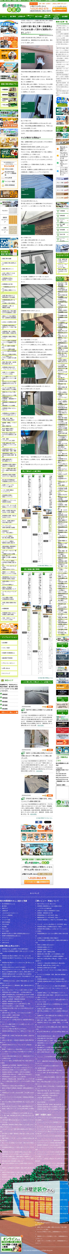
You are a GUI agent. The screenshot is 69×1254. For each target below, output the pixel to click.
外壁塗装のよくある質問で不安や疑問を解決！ (62, 289)
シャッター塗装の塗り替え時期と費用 (8, 537)
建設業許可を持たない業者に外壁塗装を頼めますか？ (16, 933)
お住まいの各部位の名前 (9, 322)
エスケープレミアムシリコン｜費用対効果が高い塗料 (51, 1140)
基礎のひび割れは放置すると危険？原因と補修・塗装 (16, 1172)
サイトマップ (6, 673)
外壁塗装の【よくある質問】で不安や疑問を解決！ (15, 949)
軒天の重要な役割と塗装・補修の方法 (8, 429)
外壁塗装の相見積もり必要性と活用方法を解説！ (62, 310)
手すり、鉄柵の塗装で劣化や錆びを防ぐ (8, 521)
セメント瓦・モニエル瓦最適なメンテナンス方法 (9, 506)
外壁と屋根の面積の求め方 (9, 603)
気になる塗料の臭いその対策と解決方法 (62, 345)
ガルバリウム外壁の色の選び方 (62, 376)
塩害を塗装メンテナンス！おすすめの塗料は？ (8, 583)
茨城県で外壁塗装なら (8, 653)
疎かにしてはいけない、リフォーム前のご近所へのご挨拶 (17, 990)
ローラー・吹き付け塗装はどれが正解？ (62, 494)
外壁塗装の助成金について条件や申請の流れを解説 (50, 979)
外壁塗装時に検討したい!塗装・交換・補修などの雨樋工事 (52, 1040)
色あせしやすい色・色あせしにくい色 (64, 163)
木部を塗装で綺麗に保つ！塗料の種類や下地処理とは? (62, 519)
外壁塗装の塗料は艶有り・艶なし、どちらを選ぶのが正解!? (53, 1206)
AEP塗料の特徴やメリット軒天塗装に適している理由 (62, 632)
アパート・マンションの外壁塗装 (46, 1100)
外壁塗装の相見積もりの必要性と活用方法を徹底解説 (16, 1072)
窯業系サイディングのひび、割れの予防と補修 (62, 453)
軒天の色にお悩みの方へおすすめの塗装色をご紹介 (9, 434)
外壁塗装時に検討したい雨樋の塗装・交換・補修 (9, 450)
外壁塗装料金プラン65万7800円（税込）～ (48, 915)
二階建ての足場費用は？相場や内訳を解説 (62, 432)
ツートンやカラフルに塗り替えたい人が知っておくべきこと (64, 171)
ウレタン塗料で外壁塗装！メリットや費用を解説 (8, 348)
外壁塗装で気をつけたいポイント (9, 409)
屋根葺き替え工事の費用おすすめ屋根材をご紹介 (9, 311)
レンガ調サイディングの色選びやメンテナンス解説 (9, 378)
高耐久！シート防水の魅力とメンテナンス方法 (9, 572)
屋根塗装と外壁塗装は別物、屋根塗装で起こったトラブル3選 (18, 1079)
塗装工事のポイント (8, 269)
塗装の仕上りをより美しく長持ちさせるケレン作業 (9, 394)
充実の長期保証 (6, 922)
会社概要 (65, 16)
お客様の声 (21, 16)
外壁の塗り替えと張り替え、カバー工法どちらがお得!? (16, 1012)
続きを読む (41, 725)
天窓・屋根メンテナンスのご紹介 (8, 439)
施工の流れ (38, 16)
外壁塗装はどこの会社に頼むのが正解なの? (13, 1085)
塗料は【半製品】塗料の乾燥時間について (9, 588)
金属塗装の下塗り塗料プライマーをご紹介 (62, 396)
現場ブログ (30, 20)
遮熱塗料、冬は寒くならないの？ (46, 1197)
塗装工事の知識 (6, 258)
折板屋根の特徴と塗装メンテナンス (7, 496)
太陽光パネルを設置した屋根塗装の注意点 (62, 514)
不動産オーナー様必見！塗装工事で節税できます (62, 417)
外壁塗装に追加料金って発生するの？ (62, 304)
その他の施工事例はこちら (44, 565)
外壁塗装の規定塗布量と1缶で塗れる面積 (63, 499)
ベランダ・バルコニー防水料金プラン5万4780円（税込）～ (53, 924)
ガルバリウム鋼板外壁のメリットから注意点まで (62, 371)
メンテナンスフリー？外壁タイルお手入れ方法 (62, 473)
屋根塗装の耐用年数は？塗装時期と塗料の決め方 (62, 560)
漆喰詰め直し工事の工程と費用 (62, 483)
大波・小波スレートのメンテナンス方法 (8, 618)
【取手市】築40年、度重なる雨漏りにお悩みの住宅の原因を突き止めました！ (62, 86)
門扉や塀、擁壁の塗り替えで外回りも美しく (49, 965)
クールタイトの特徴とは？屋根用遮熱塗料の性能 (62, 622)
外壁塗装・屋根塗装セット (9, 100)
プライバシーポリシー (8, 663)
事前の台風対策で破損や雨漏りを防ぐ (62, 540)
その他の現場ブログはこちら (44, 818)
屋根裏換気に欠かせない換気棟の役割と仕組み (9, 577)
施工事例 (13, 16)
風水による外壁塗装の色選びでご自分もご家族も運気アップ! (18, 971)
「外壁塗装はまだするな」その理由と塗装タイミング (9, 289)
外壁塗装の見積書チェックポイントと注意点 (62, 320)
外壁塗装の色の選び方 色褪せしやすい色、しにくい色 (16, 955)
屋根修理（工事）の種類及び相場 (8, 306)
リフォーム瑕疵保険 (7, 915)
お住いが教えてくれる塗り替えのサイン (8, 274)
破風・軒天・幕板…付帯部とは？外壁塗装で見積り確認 (52, 1020)
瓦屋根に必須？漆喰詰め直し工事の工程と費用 (49, 1008)
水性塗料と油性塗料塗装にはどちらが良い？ (62, 468)
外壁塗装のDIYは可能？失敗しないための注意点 (63, 443)
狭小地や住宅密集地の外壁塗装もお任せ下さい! (9, 480)
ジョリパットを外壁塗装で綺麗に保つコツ (62, 489)
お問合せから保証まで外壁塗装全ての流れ (48, 910)
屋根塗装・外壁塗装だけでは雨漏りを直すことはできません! (18, 996)
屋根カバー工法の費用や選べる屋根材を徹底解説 (9, 316)
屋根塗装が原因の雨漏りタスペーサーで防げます (9, 475)
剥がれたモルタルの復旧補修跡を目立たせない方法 (9, 383)
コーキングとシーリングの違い (9, 593)
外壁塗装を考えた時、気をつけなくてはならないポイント (17, 1067)
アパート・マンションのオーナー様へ (62, 266)
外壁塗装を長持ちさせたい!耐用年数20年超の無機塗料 (62, 407)
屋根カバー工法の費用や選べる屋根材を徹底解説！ (50, 956)
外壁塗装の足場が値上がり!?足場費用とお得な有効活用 (52, 1106)
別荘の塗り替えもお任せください (62, 271)
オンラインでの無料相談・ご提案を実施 (62, 284)
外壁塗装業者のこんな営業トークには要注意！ (62, 437)
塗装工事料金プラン (47, 16)
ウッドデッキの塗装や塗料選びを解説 (8, 526)
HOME (23, 20)
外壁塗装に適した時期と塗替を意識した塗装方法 (9, 332)
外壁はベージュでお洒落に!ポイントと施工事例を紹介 (62, 591)
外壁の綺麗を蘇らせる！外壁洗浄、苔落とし (62, 504)
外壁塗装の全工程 (7, 284)
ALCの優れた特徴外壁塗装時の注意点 (8, 598)
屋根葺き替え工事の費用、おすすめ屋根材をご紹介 (50, 954)
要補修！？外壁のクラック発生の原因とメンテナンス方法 (17, 1049)
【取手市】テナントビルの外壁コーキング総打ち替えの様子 (62, 64)
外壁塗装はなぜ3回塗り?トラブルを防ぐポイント (9, 414)
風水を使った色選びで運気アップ (64, 148)
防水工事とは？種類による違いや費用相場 (9, 557)
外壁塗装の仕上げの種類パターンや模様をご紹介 (62, 611)
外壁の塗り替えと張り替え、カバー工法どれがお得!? (62, 356)
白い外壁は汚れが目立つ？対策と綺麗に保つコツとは (62, 586)
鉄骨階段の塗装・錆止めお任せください (9, 516)
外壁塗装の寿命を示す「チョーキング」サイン (9, 368)
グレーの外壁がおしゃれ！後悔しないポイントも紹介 (62, 576)
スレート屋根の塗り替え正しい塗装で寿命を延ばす (9, 470)
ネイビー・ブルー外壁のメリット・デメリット (62, 570)
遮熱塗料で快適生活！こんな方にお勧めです (49, 1145)
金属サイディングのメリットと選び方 (8, 485)
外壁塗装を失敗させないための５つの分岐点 (13, 967)
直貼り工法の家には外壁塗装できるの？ (62, 458)
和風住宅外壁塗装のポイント (62, 478)
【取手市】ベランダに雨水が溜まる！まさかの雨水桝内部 (62, 70)
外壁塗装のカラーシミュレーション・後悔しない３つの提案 (18, 969)
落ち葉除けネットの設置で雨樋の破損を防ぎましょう (51, 1047)
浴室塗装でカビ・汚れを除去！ (8, 531)
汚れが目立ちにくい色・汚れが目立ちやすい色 (64, 155)
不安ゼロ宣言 (5, 924)
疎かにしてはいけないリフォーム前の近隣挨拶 (62, 340)
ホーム (4, 16)
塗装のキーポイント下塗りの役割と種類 (62, 391)
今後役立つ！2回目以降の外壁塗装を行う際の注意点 (51, 963)
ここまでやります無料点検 (56, 16)
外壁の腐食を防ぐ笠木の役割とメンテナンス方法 (9, 445)
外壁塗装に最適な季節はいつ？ (9, 337)
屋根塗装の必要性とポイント (45, 949)
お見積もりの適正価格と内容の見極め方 (62, 325)
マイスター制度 (6, 919)
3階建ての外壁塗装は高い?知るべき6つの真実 (63, 350)
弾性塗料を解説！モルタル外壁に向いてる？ (62, 606)
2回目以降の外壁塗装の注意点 (62, 381)
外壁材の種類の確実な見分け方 (62, 360)
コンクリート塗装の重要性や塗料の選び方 (8, 542)
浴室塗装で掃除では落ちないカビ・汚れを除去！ (50, 1070)
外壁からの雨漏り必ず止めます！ (46, 944)
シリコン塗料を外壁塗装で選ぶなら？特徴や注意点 (9, 353)
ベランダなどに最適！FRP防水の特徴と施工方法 (9, 562)
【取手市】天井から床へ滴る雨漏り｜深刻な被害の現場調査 (62, 58)
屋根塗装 (9, 95)
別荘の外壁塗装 (41, 1102)
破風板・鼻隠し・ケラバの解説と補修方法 (9, 424)
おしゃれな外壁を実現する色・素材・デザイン (62, 565)
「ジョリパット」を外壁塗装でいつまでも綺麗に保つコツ (17, 1113)
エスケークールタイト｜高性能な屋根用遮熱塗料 (50, 1142)
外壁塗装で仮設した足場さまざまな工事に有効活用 (62, 422)
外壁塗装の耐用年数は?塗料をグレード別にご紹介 (9, 327)
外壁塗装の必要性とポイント (45, 947)
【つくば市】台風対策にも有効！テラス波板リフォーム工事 (62, 36)
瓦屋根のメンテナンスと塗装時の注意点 (9, 501)
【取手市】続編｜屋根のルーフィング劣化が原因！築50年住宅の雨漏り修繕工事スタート (62, 51)
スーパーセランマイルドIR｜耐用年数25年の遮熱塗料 (51, 1129)
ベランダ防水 (9, 105)
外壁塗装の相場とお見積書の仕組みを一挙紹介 (49, 926)
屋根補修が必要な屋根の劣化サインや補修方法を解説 (51, 1049)
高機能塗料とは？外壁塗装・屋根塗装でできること (9, 399)
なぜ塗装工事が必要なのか (9, 263)
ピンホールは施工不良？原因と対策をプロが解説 (9, 388)
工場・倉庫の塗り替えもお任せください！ (62, 261)
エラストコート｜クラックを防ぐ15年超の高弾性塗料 (51, 1152)
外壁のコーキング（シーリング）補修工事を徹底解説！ (52, 986)
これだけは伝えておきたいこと (10, 913)
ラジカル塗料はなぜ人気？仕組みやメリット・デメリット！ (18, 1211)
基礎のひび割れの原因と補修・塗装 (62, 550)
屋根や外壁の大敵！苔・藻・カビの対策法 (62, 509)
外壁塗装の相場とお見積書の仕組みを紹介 (62, 315)
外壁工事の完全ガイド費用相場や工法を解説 (8, 296)
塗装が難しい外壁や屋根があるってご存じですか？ (62, 448)
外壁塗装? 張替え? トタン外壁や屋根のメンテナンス (51, 992)
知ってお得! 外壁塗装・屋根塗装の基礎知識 (13, 999)
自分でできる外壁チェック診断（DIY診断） (13, 1006)
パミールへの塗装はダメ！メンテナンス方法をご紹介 (62, 524)
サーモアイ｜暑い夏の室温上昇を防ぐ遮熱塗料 (49, 1127)
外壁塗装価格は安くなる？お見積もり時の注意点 (8, 301)
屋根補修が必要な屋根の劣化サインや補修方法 (9, 465)
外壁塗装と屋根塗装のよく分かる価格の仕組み (49, 906)
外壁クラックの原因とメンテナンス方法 (8, 373)
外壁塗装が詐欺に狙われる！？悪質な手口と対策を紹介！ (17, 1074)
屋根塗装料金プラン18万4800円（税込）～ (48, 917)
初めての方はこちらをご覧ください (46, 903)
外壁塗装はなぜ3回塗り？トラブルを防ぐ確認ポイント (16, 1069)
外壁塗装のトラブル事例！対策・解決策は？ (62, 555)
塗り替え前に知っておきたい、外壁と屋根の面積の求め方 (17, 1106)
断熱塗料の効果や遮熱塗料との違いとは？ (62, 530)
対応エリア (5, 929)
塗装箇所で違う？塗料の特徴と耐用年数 (62, 386)
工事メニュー (30, 16)
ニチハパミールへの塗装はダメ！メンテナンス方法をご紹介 (18, 1158)
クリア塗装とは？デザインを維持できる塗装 (9, 358)
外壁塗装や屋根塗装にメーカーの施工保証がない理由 (62, 412)
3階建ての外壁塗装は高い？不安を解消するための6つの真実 (18, 994)
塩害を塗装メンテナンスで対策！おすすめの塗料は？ (16, 1154)
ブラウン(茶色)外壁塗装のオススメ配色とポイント (63, 596)
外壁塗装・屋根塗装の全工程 (45, 913)
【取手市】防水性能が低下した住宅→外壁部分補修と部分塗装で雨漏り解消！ (62, 77)
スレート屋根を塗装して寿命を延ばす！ (47, 1095)
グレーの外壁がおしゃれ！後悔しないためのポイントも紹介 (18, 1186)
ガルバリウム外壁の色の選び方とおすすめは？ (14, 1028)
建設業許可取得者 (7, 658)
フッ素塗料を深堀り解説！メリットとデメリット (62, 601)
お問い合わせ (6, 668)
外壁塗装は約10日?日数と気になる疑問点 (62, 335)
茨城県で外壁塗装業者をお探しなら (11, 935)
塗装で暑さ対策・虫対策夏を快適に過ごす (9, 363)
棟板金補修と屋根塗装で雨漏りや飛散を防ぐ (9, 547)
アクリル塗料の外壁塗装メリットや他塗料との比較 (9, 342)
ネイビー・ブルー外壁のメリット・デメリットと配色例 (16, 1183)
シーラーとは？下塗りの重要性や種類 (62, 402)
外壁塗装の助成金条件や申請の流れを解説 (62, 294)
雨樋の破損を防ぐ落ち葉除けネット (7, 460)
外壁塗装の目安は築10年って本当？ (7, 279)
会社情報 (4, 926)
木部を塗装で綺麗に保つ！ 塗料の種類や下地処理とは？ (17, 1156)
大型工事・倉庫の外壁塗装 (44, 1097)
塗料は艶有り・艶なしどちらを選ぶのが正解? (62, 463)
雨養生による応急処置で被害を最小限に (62, 545)
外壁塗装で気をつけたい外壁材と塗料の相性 (9, 613)
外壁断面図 (5, 608)
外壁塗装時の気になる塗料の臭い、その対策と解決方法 (16, 992)
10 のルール (5, 917)
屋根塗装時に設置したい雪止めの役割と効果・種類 (9, 455)
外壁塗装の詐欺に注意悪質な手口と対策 (62, 330)
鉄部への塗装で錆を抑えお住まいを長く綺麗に (9, 511)
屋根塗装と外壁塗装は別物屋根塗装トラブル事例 (9, 404)
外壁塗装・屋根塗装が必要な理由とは (12, 1001)
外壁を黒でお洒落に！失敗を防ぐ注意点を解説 (62, 581)
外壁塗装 (9, 89)
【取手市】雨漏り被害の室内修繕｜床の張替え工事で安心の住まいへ (62, 43)
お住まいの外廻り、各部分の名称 (11, 1015)
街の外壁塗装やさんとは (8, 903)
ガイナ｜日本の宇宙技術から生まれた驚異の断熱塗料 (51, 1163)
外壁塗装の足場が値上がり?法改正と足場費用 (62, 427)
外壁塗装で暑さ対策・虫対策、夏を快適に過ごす (50, 1104)
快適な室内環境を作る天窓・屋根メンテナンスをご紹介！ (52, 1036)
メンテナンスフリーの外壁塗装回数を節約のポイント (62, 366)
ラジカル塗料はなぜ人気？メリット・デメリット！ (62, 627)
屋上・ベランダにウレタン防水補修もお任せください (9, 568)
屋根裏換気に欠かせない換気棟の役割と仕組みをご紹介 (16, 1152)
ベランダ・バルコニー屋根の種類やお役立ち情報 (9, 552)
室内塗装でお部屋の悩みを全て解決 (46, 967)
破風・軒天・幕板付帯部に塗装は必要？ (8, 419)
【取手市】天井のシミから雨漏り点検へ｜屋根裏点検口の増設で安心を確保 (62, 29)
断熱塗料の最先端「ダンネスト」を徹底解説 (62, 535)
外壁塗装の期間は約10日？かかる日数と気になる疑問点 (17, 974)
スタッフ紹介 (6, 647)
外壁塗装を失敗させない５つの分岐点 (62, 299)
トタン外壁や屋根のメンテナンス (8, 490)
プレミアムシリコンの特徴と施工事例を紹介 (62, 617)
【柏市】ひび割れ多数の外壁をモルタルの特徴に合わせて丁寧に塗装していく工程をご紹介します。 (36, 755)
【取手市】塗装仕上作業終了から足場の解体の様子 (62, 93)
